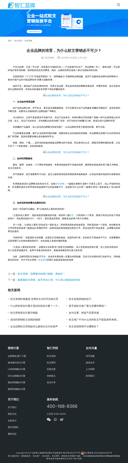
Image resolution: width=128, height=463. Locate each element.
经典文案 (51, 369)
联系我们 (90, 375)
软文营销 (49, 57)
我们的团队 (13, 427)
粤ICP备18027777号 (71, 453)
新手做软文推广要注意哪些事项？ (87, 305)
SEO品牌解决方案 (16, 375)
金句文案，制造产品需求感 (84, 312)
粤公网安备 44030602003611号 (98, 453)
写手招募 (90, 356)
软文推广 (36, 456)
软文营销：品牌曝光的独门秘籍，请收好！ (41, 273)
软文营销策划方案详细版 (24, 312)
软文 (71, 215)
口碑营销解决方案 (16, 369)
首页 (10, 40)
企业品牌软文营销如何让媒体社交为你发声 (34, 326)
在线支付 (12, 420)
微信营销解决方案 (16, 382)
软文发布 (42, 259)
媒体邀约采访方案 (16, 362)
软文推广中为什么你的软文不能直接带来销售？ (94, 319)
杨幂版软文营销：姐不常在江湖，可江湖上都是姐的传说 (49, 279)
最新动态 (12, 433)
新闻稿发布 (25, 456)
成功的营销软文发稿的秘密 (25, 319)
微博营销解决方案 (16, 389)
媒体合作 (90, 362)
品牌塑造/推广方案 (17, 356)
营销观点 (51, 375)
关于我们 (12, 407)
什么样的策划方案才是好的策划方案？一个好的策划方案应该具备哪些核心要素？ (36, 305)
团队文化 (12, 413)
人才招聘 (90, 369)
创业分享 (51, 382)
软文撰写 (51, 362)
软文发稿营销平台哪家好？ (84, 326)
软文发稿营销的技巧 (80, 299)
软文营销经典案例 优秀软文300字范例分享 (34, 299)
